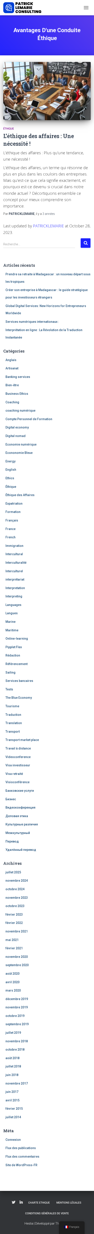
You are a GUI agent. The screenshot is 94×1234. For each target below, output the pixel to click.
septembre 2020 (17, 965)
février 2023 (14, 914)
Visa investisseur (17, 765)
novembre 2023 (16, 897)
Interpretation (15, 588)
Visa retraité (14, 774)
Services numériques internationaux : (32, 321)
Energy (10, 461)
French (10, 537)
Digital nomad (15, 436)
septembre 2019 (17, 1024)
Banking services (17, 377)
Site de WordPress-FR (21, 1165)
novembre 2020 (16, 956)
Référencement (16, 664)
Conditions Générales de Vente (47, 1213)
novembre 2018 (16, 1041)
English (10, 469)
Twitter (13, 1202)
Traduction (13, 714)
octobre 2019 (14, 1016)
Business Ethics (16, 393)
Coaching (12, 402)
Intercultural (14, 554)
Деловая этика (16, 816)
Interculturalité (15, 562)
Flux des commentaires (22, 1156)
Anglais (10, 360)
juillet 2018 (13, 1066)
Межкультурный (17, 833)
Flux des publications (20, 1148)
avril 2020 (12, 982)
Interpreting (13, 596)
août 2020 (12, 973)
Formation (13, 512)
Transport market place (22, 740)
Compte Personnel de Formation (28, 419)
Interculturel (14, 571)
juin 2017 (11, 1092)
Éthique (8, 128)
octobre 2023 (14, 906)
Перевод (12, 841)
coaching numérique (20, 410)
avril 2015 (12, 1100)
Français (11, 520)
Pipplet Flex (13, 647)
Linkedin (21, 1202)
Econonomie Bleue (19, 453)
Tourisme (12, 706)
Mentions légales (68, 1202)
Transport (12, 731)
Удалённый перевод (20, 849)
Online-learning (16, 638)
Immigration (14, 546)
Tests (9, 689)
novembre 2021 (16, 931)
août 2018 (12, 1058)
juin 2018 (11, 1075)
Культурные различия (21, 824)
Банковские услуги (19, 790)
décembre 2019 (16, 999)
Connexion (13, 1139)
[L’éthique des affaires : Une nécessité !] (47, 91)
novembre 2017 (16, 1083)
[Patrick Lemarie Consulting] (24, 7)
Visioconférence (17, 782)
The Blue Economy (18, 697)
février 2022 (14, 923)
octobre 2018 (14, 1049)
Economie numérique (21, 444)
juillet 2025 (13, 872)
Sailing (10, 672)
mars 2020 (13, 990)
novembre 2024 (16, 880)
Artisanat (11, 368)
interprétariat (14, 579)
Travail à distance (18, 748)
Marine (10, 621)
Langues (11, 613)
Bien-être (12, 385)
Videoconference (18, 757)
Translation (13, 723)
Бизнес (10, 799)
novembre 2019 (16, 1007)
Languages (13, 605)
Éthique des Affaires (20, 495)
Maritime (11, 630)
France (10, 529)
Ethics (9, 478)
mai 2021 (12, 940)
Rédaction (12, 655)
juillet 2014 (13, 1117)
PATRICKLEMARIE (48, 225)
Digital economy (17, 427)
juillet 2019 (13, 1032)
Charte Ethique (39, 1202)
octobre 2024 (14, 889)
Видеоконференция (20, 807)
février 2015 (14, 1108)
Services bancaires (19, 681)
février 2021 (14, 948)
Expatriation (14, 503)
